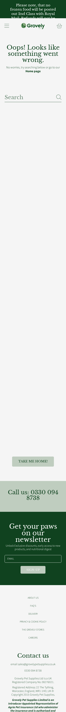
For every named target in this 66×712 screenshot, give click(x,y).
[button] (6, 26)
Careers (33, 637)
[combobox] (33, 97)
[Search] (58, 97)
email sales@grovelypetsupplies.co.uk (33, 664)
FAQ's (33, 606)
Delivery (33, 614)
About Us (33, 598)
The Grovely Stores (33, 629)
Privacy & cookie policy (33, 621)
